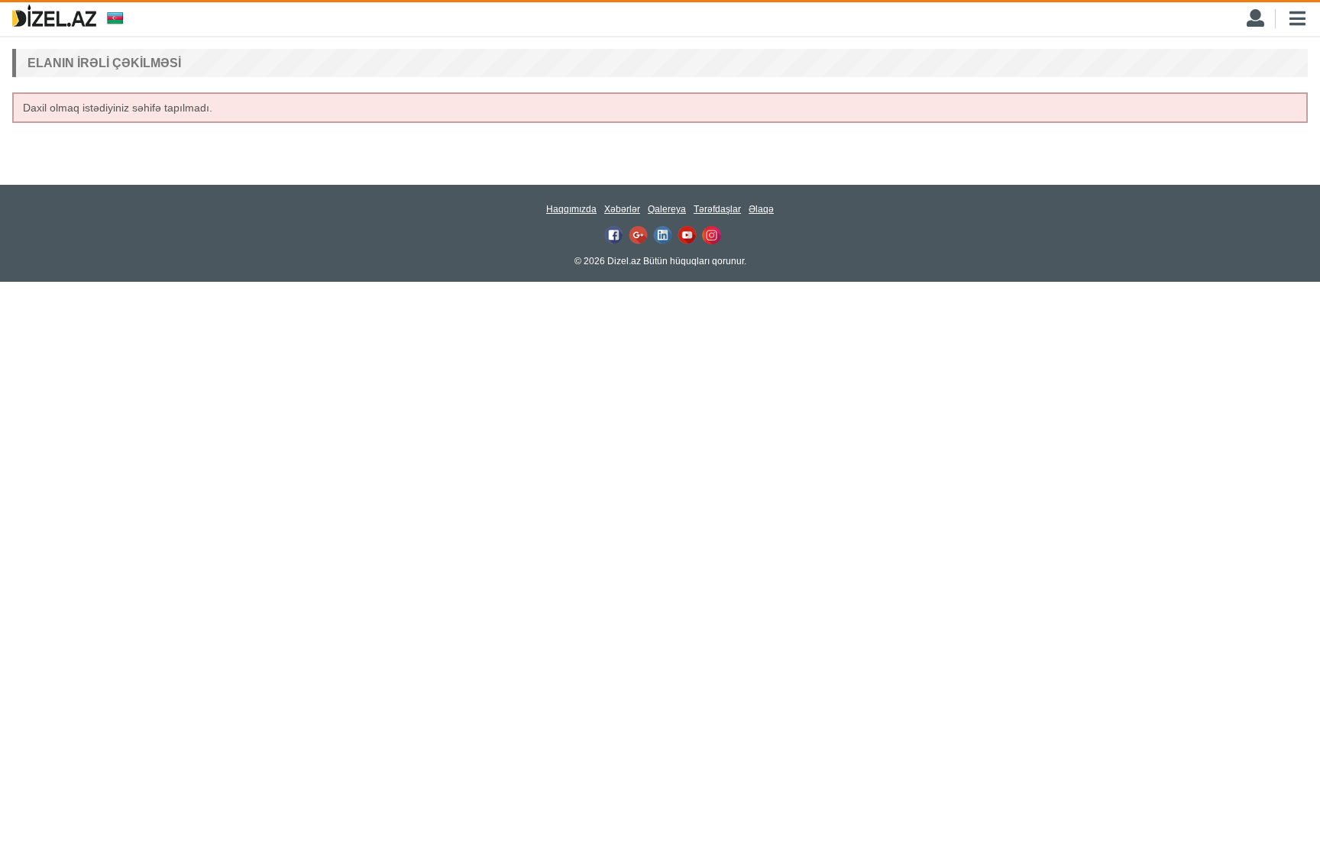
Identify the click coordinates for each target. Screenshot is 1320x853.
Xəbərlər (622, 209)
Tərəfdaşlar (717, 209)
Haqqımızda (571, 209)
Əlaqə (761, 209)
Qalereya (667, 209)
